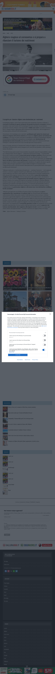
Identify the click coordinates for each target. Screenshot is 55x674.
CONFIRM (17, 354)
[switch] (44, 335)
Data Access (27, 359)
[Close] (50, 314)
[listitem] (27, 332)
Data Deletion (20, 359)
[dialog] (27, 337)
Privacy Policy (35, 359)
